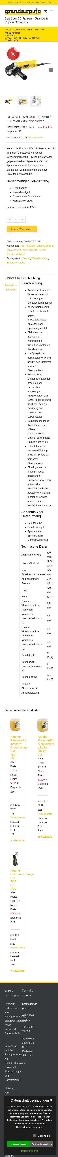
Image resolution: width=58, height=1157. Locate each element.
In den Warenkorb (21, 229)
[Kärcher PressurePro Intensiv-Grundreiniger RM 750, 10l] (15, 724)
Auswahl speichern (42, 1144)
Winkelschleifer (39, 258)
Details (19, 840)
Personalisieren (30, 1151)
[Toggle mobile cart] (45, 11)
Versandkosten (35, 137)
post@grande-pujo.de (41, 2)
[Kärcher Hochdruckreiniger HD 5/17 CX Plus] (15, 858)
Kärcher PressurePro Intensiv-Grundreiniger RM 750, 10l (19, 747)
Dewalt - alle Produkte (25, 250)
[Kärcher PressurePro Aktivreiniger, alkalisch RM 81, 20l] (42, 724)
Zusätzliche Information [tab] (11, 287)
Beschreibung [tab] (11, 278)
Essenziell (44, 1136)
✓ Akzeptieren (18, 1144)
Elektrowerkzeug (16, 262)
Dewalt (26, 258)
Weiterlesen (14, 840)
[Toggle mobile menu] (51, 11)
